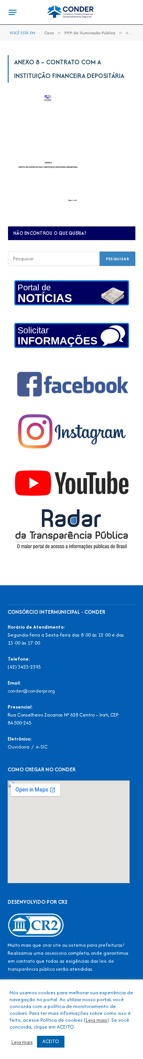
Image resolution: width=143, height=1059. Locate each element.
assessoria (56, 953)
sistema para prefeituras (96, 945)
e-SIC (42, 746)
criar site (51, 945)
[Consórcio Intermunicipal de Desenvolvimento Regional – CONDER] (71, 12)
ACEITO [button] (50, 1041)
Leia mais (96, 1019)
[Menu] (13, 12)
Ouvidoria (18, 746)
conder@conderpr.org (31, 690)
